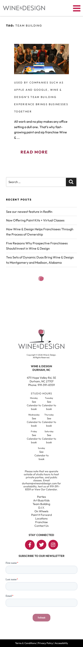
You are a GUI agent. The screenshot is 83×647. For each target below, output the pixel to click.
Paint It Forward (41, 515)
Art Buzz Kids (41, 500)
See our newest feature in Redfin (29, 212)
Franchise (41, 522)
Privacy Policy (45, 643)
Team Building (41, 504)
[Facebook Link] (30, 545)
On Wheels (41, 511)
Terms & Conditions (25, 643)
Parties (41, 497)
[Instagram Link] (53, 544)
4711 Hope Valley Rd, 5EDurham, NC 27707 (41, 379)
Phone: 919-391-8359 (41, 385)
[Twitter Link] (41, 544)
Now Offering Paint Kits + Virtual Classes (35, 220)
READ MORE (34, 151)
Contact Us (41, 526)
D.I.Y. (41, 507)
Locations (41, 518)
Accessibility (61, 643)
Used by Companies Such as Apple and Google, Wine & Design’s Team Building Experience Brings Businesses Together (41, 97)
